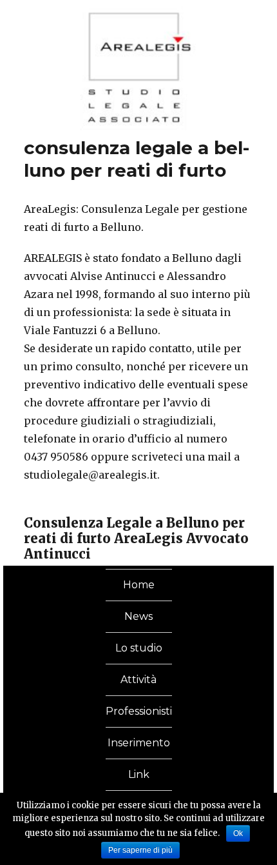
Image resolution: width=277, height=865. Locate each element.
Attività (138, 679)
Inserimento (139, 743)
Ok (238, 833)
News (138, 616)
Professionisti (139, 711)
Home (139, 585)
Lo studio (138, 648)
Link (138, 774)
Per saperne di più (140, 850)
